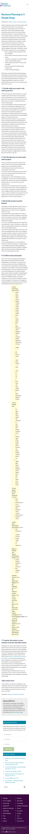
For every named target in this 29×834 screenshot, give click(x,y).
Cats (18, 816)
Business (10, 694)
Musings (5, 798)
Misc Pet (19, 818)
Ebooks (19, 808)
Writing (19, 813)
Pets (4, 816)
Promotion (20, 811)
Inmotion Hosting (11, 831)
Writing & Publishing (22, 805)
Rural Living (6, 803)
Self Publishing (7, 813)
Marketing (6, 811)
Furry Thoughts (7, 800)
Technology (20, 803)
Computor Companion (18, 694)
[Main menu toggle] (27, 4)
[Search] (25, 787)
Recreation (20, 800)
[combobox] (13, 787)
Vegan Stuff (6, 805)
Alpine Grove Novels (8, 808)
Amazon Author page (17, 712)
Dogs (4, 818)
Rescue (5, 821)
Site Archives (20, 821)
